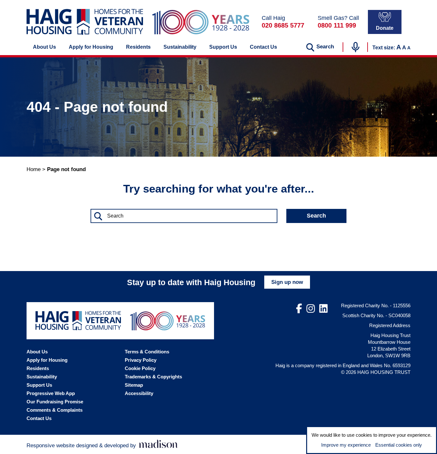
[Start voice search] (355, 47)
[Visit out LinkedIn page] (323, 309)
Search (316, 215)
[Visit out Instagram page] (310, 309)
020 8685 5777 (283, 25)
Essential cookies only (398, 445)
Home (34, 169)
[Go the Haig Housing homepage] (85, 22)
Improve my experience (346, 445)
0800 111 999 (337, 25)
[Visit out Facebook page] (299, 309)
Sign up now (287, 282)
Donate (384, 28)
